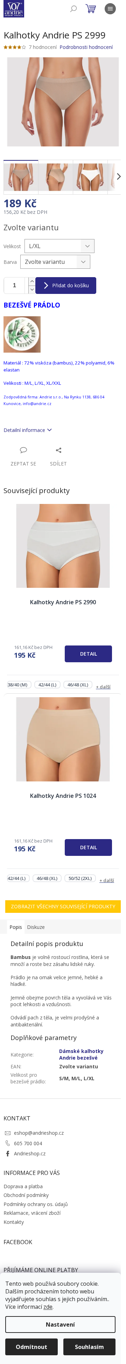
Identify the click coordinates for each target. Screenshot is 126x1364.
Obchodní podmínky (26, 1195)
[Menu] (110, 9)
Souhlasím (89, 1347)
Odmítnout (31, 1347)
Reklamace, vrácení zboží (32, 1213)
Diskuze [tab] (36, 927)
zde (47, 1307)
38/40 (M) (17, 684)
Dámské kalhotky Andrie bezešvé (81, 1054)
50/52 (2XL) (80, 878)
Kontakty (14, 1222)
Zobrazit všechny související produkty (63, 906)
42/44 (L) (47, 684)
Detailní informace (24, 430)
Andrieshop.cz (30, 1153)
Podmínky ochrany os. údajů (36, 1204)
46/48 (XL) (78, 684)
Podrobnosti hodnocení (86, 47)
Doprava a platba (23, 1186)
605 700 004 (28, 1143)
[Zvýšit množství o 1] (31, 281)
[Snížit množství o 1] (31, 290)
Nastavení (60, 1324)
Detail (88, 653)
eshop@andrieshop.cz (39, 1133)
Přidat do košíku (70, 285)
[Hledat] (73, 9)
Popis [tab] (15, 927)
